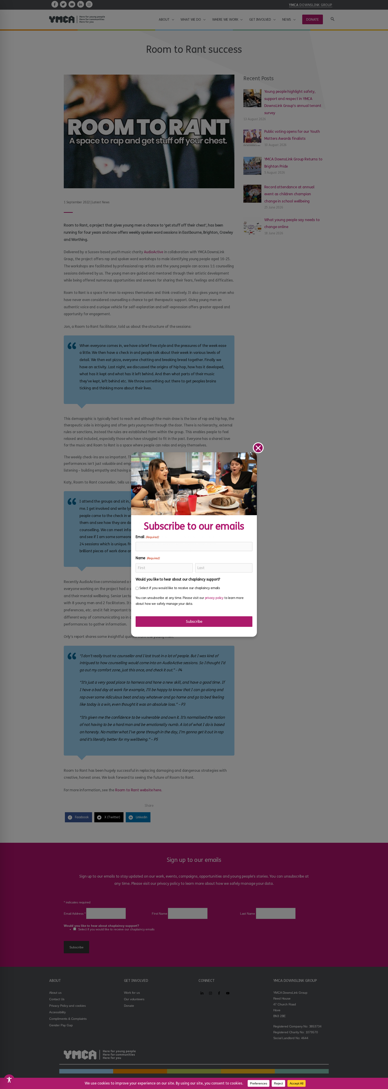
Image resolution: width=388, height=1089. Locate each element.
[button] (258, 447)
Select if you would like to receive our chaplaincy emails (179, 588)
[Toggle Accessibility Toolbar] (9, 1080)
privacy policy (214, 598)
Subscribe (194, 621)
